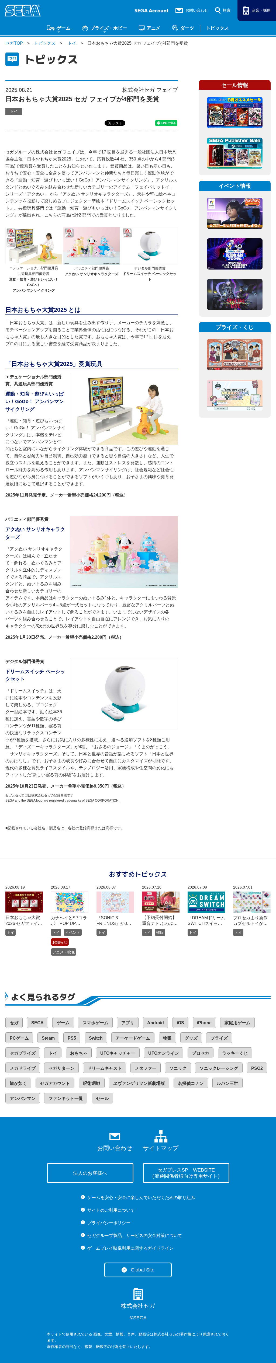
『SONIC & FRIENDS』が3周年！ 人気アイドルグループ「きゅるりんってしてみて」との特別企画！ (114, 921)
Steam (48, 1038)
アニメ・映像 (63, 952)
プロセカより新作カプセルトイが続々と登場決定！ (250, 921)
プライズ (219, 1038)
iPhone (204, 1022)
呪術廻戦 (91, 1083)
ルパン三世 (227, 1083)
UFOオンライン (163, 1053)
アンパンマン (23, 1098)
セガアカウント (55, 1083)
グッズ (191, 1038)
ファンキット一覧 (66, 1098)
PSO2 (257, 1068)
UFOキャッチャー (117, 1053)
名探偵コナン (191, 1083)
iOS (180, 1022)
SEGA (37, 1022)
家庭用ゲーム (237, 1022)
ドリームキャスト (104, 1068)
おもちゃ (78, 1053)
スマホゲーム (95, 1022)
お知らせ (59, 942)
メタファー (145, 1068)
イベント (72, 932)
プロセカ (200, 1053)
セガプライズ (23, 1053)
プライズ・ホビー (108, 28)
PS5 (72, 1038)
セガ (14, 1022)
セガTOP (14, 43)
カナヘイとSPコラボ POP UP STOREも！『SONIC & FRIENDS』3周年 (69, 921)
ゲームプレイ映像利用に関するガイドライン (130, 1248)
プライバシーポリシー (108, 1223)
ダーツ (187, 28)
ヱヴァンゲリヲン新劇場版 (139, 1083)
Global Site (142, 1270)
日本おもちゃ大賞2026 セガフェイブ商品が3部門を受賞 (23, 921)
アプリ (127, 1022)
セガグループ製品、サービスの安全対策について (134, 1235)
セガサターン (61, 1068)
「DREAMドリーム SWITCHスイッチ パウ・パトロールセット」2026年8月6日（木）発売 (206, 921)
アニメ (153, 28)
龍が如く (18, 1083)
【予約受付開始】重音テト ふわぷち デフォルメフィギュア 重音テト (160, 921)
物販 (160, 932)
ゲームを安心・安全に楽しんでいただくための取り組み (141, 1197)
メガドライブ (23, 1068)
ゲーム (63, 28)
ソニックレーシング (218, 1068)
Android (155, 1022)
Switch (96, 1038)
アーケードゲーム (133, 1038)
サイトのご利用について (111, 1210)
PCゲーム (19, 1038)
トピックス (217, 28)
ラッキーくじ (235, 1053)
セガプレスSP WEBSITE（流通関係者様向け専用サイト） (186, 1173)
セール (102, 1098)
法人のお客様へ (90, 1173)
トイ (72, 43)
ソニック (178, 1068)
